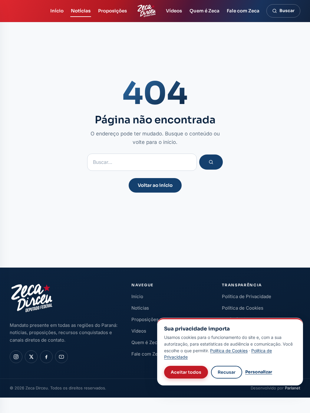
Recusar (227, 372)
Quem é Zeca (204, 11)
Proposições (112, 11)
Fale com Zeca (243, 11)
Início (57, 11)
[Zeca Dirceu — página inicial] (146, 11)
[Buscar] (211, 162)
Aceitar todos (186, 372)
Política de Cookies (242, 308)
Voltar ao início (155, 185)
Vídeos (174, 11)
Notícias (81, 11)
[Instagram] (16, 356)
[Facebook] (46, 356)
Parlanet (292, 387)
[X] (31, 356)
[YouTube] (61, 356)
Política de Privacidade (246, 296)
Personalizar (258, 372)
